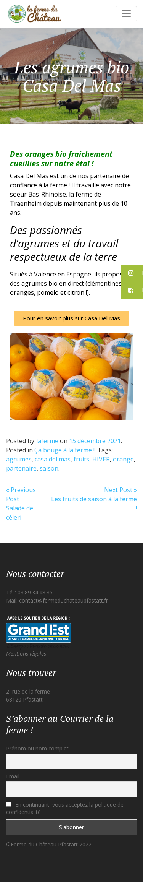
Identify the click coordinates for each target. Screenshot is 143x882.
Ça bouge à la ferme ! (64, 450)
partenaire (21, 468)
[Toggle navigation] (126, 13)
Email (12, 776)
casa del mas (53, 459)
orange (123, 459)
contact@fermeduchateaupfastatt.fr (63, 600)
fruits (81, 459)
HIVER (101, 459)
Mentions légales (26, 653)
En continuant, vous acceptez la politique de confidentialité (65, 808)
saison (49, 468)
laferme (47, 441)
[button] (71, 318)
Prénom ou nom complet (37, 748)
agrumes (19, 459)
